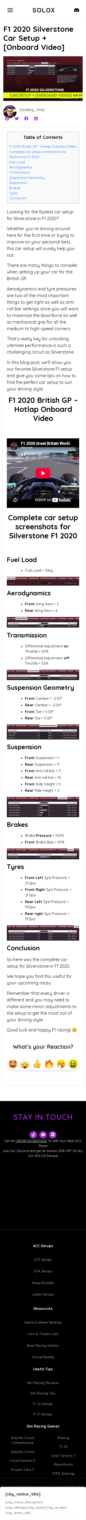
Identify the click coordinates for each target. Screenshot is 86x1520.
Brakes (15, 188)
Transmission (19, 172)
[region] (43, 1503)
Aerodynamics (20, 167)
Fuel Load (17, 162)
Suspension (18, 182)
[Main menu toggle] (10, 10)
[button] (7, 118)
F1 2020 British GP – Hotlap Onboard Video (43, 146)
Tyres (13, 193)
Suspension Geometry (26, 177)
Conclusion (17, 198)
